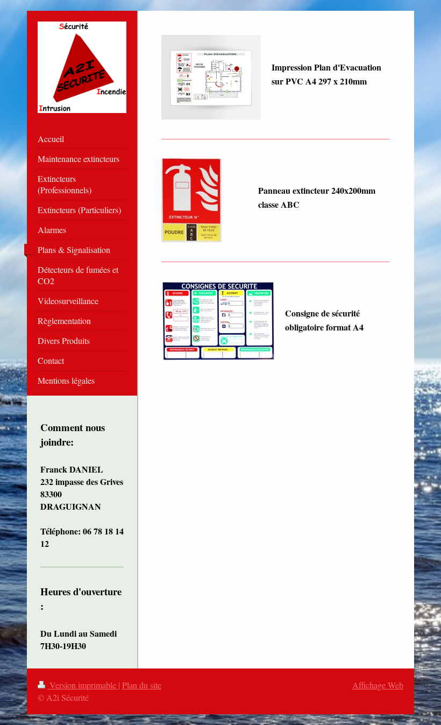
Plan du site (141, 685)
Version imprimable (82, 685)
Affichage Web (377, 685)
